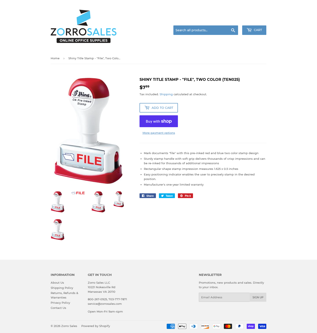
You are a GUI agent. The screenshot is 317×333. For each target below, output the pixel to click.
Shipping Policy (62, 287)
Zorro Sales (69, 326)
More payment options (159, 132)
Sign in (232, 20)
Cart (257, 30)
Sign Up (258, 297)
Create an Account (254, 20)
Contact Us (58, 308)
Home (55, 58)
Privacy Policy (60, 302)
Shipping (166, 94)
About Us (57, 282)
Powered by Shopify (95, 326)
